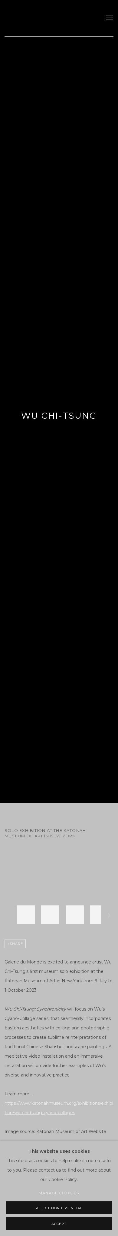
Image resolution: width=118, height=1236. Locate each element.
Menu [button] (108, 18)
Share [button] (16, 944)
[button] (26, 914)
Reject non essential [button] (59, 1208)
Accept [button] (59, 1224)
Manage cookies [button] (59, 1193)
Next (109, 916)
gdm (47, 18)
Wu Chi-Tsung (59, 415)
